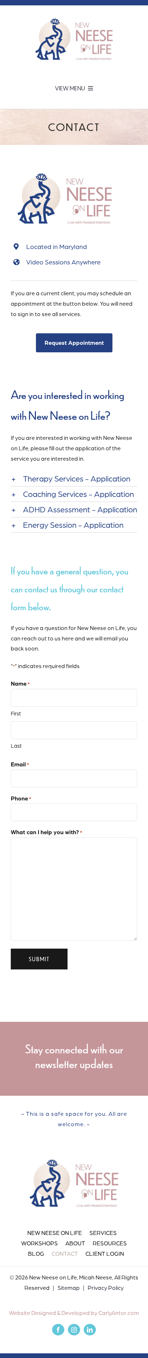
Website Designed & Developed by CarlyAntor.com (74, 1312)
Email (20, 764)
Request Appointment (74, 342)
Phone (21, 798)
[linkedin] (90, 1329)
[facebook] (58, 1329)
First (16, 713)
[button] (74, 478)
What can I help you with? (46, 832)
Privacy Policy (106, 1287)
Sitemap (68, 1287)
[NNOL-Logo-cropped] (74, 15)
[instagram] (74, 1329)
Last (16, 745)
